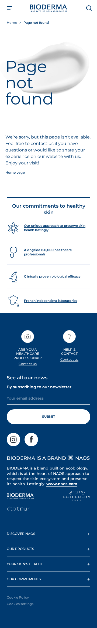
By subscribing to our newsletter (39, 386)
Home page (15, 172)
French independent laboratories (50, 301)
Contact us (28, 364)
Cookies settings (20, 604)
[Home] (48, 8)
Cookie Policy (18, 597)
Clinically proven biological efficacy (52, 276)
